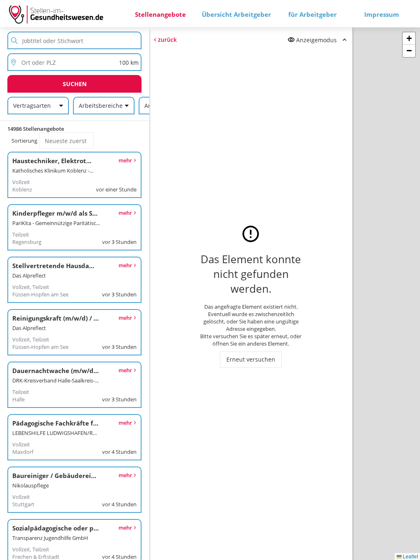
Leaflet (410, 556)
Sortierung (24, 140)
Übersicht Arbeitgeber (236, 14)
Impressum (381, 14)
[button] (409, 38)
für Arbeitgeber (312, 14)
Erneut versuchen (250, 360)
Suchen (75, 84)
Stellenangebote (160, 14)
